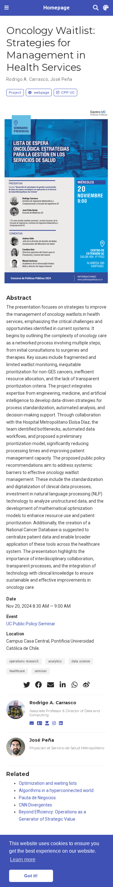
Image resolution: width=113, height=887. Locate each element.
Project (15, 93)
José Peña (61, 79)
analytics (55, 661)
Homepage (56, 8)
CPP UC (67, 93)
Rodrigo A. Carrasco (27, 79)
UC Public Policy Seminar (30, 623)
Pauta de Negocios (37, 797)
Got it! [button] (31, 875)
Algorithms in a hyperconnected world (56, 790)
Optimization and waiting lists (48, 783)
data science (81, 661)
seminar (41, 671)
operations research (24, 661)
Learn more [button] (22, 859)
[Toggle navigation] (6, 8)
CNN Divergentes (35, 804)
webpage (41, 93)
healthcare (17, 671)
